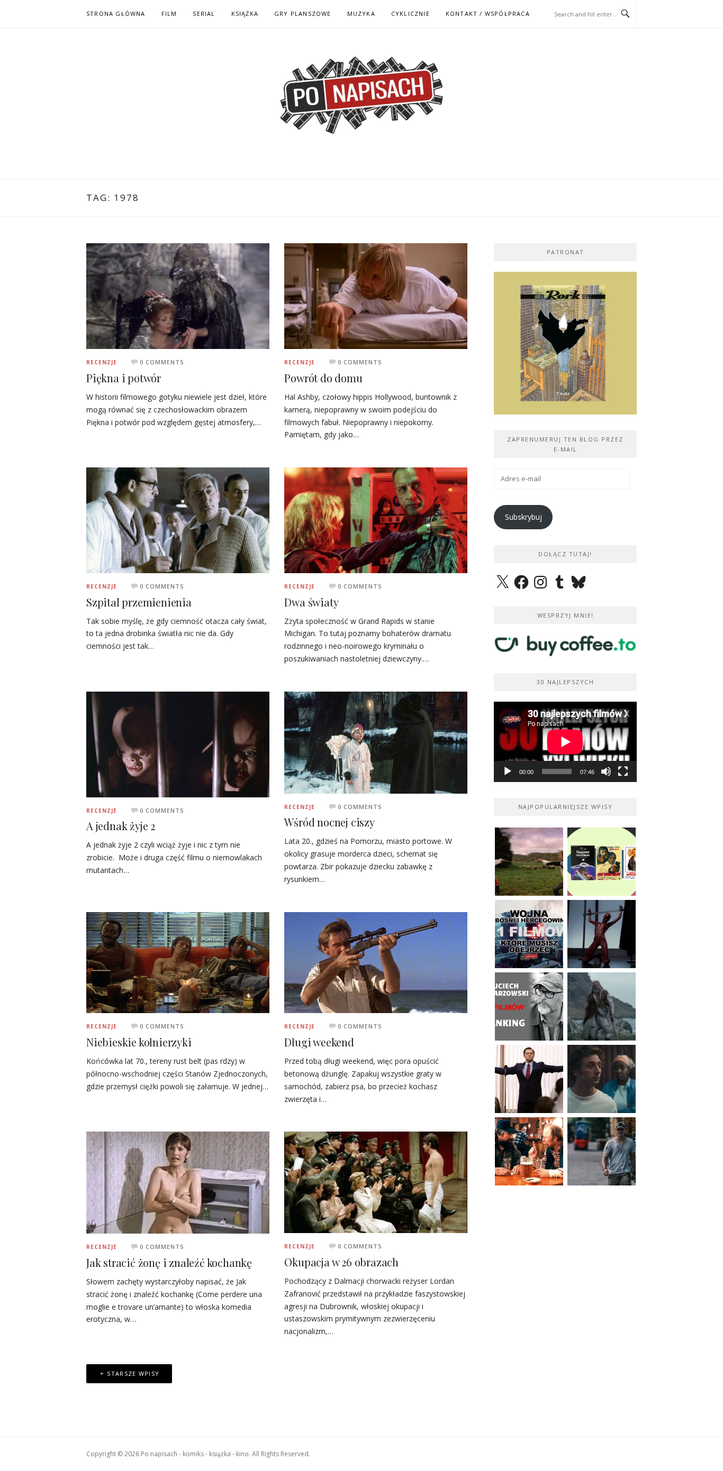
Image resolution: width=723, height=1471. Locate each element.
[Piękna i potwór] (177, 295)
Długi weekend (319, 1042)
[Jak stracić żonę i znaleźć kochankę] (177, 1182)
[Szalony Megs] (529, 1151)
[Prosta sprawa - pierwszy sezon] (601, 1151)
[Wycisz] (606, 771)
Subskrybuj (523, 517)
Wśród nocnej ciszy (329, 822)
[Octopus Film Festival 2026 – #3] (601, 861)
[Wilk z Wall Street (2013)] (529, 1079)
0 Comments (162, 362)
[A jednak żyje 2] (177, 743)
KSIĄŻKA (244, 13)
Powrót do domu (323, 378)
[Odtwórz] (507, 771)
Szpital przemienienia (139, 602)
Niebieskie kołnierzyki (139, 1042)
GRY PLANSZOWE (302, 13)
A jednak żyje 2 (120, 826)
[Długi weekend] (375, 962)
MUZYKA (361, 13)
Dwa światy (311, 602)
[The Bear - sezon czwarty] (601, 1079)
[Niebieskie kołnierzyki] (177, 962)
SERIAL (204, 13)
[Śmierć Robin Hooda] (601, 1006)
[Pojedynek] (529, 861)
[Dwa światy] (375, 519)
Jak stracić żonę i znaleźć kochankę (169, 1262)
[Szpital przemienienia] (177, 519)
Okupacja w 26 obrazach (341, 1262)
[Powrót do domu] (375, 295)
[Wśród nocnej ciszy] (375, 742)
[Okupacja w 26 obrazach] (375, 1181)
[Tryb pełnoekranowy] (623, 771)
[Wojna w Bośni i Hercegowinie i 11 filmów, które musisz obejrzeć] (529, 934)
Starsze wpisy (133, 1373)
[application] (565, 742)
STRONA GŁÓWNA (116, 13)
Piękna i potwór (123, 378)
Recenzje (101, 362)
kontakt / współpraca (488, 13)
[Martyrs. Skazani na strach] (601, 934)
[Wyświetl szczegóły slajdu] (565, 343)
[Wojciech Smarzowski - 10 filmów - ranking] (529, 1006)
